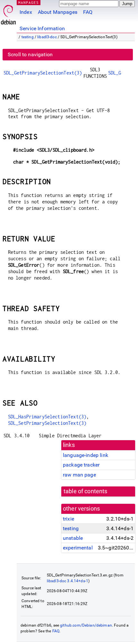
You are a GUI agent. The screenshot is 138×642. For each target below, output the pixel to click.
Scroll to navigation (30, 54)
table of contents (86, 491)
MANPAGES (28, 2)
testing (28, 37)
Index (26, 12)
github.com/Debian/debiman (86, 625)
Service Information (42, 28)
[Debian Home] (8, 13)
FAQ (87, 12)
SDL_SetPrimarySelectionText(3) (47, 423)
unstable (73, 538)
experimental (78, 548)
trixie (68, 519)
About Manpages (57, 12)
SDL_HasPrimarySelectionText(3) (47, 416)
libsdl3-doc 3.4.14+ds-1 (67, 581)
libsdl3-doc (47, 37)
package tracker (81, 465)
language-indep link (85, 455)
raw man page (79, 475)
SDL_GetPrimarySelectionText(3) (43, 73)
